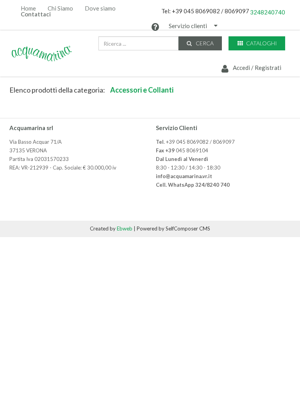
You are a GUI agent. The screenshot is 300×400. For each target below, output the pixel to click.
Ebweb (124, 228)
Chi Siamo (60, 8)
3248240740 (267, 12)
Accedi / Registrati (256, 67)
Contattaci (36, 14)
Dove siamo (100, 8)
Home (28, 8)
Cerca (204, 43)
